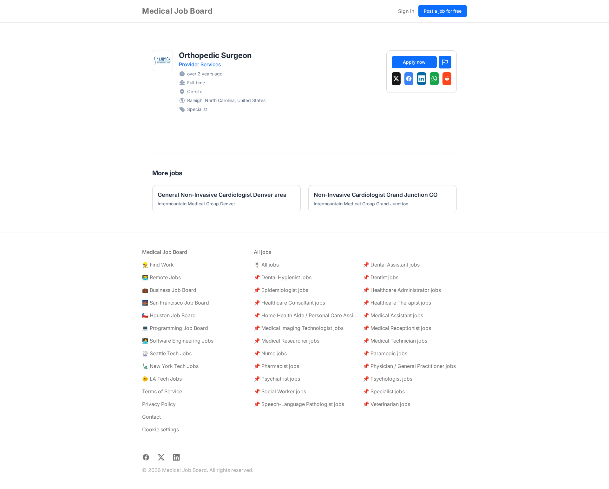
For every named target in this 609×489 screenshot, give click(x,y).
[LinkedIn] (421, 78)
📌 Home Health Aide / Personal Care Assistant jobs (306, 315)
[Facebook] (408, 78)
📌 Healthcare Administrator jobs (402, 290)
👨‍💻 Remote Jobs (161, 277)
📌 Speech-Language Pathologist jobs (299, 404)
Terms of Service (162, 391)
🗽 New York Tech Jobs (170, 366)
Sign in (406, 11)
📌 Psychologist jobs (387, 379)
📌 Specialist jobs (384, 391)
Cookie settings (160, 429)
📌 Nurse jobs (270, 353)
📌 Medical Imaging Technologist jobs (299, 328)
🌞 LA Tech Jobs (162, 379)
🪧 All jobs (266, 264)
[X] (396, 78)
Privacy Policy (159, 404)
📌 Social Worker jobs (280, 391)
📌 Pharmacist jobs (276, 366)
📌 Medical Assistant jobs (393, 315)
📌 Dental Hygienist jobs (282, 277)
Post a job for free (443, 11)
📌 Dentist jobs (380, 277)
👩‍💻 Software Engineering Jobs (177, 341)
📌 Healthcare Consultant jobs (289, 302)
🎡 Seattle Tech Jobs (167, 353)
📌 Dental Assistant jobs (391, 264)
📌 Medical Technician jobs (395, 341)
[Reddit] (446, 78)
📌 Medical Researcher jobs (286, 341)
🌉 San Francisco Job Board (175, 302)
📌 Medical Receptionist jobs (397, 328)
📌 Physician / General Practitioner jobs (409, 366)
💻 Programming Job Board (175, 328)
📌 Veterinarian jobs (386, 404)
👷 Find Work (158, 264)
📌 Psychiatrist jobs (277, 379)
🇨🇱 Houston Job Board (169, 315)
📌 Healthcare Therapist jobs (397, 302)
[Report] (445, 62)
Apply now (414, 62)
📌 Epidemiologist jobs (281, 290)
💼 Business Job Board (169, 290)
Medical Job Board (177, 11)
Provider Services (200, 64)
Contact (151, 417)
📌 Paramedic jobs (385, 353)
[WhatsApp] (434, 78)
